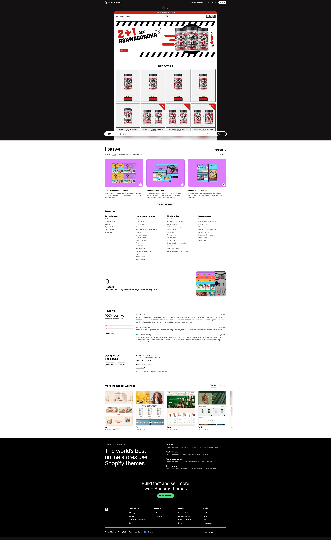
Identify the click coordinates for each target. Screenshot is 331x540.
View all (213, 386)
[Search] (209, 2)
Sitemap (151, 532)
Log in (214, 2)
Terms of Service (110, 532)
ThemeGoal (222, 154)
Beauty (131, 516)
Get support (110, 364)
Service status (207, 523)
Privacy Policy (122, 532)
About (205, 513)
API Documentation (184, 516)
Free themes (158, 516)
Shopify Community (184, 519)
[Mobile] (167, 7)
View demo (210, 134)
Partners (205, 516)
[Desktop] (163, 7)
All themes (121, 364)
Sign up (222, 2)
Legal (204, 519)
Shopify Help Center (185, 513)
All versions (149, 360)
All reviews (110, 333)
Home (131, 523)
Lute (114, 154)
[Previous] (220, 385)
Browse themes (196, 2)
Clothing (132, 513)
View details (140, 360)
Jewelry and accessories (137, 519)
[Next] (224, 385)
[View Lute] (205, 283)
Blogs (180, 523)
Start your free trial (165, 496)
